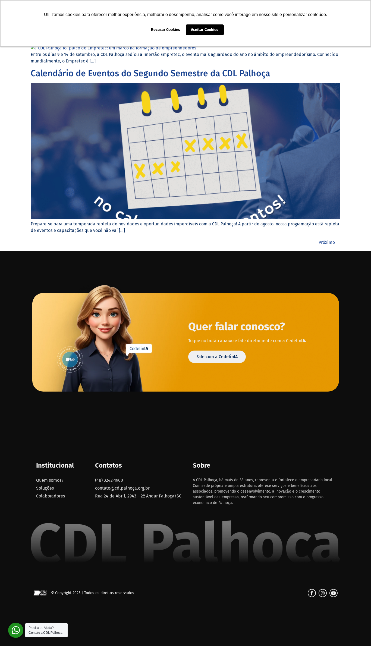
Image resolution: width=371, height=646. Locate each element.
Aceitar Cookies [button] (204, 29)
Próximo (329, 242)
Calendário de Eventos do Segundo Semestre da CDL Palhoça (150, 73)
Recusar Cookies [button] (165, 29)
